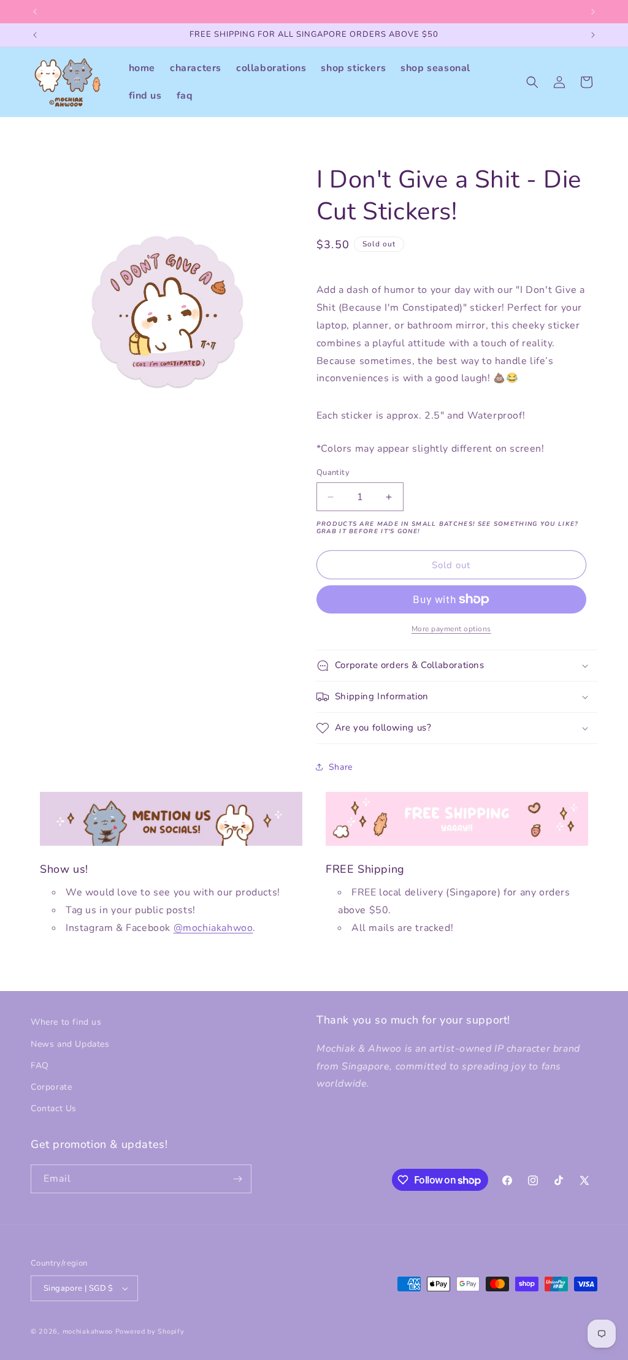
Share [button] (341, 767)
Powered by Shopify (150, 1331)
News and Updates (70, 1044)
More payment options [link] (451, 629)
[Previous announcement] (34, 11)
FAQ (40, 1065)
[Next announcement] (593, 11)
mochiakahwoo (88, 1331)
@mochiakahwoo (213, 928)
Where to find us (66, 1022)
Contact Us (54, 1108)
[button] (532, 82)
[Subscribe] (237, 1178)
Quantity (333, 472)
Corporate (51, 1087)
